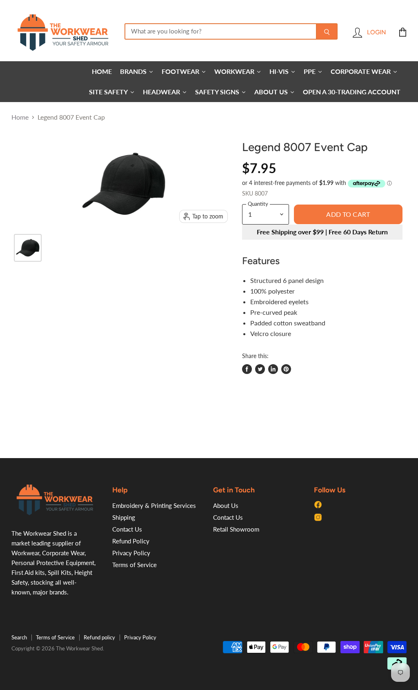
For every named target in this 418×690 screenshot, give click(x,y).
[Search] (327, 31)
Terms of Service (134, 564)
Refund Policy (130, 541)
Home (20, 117)
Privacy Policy (131, 552)
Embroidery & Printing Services (154, 505)
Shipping (123, 517)
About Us (225, 505)
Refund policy (99, 637)
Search (19, 637)
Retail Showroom (236, 529)
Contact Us (127, 529)
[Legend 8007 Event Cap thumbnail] (28, 248)
